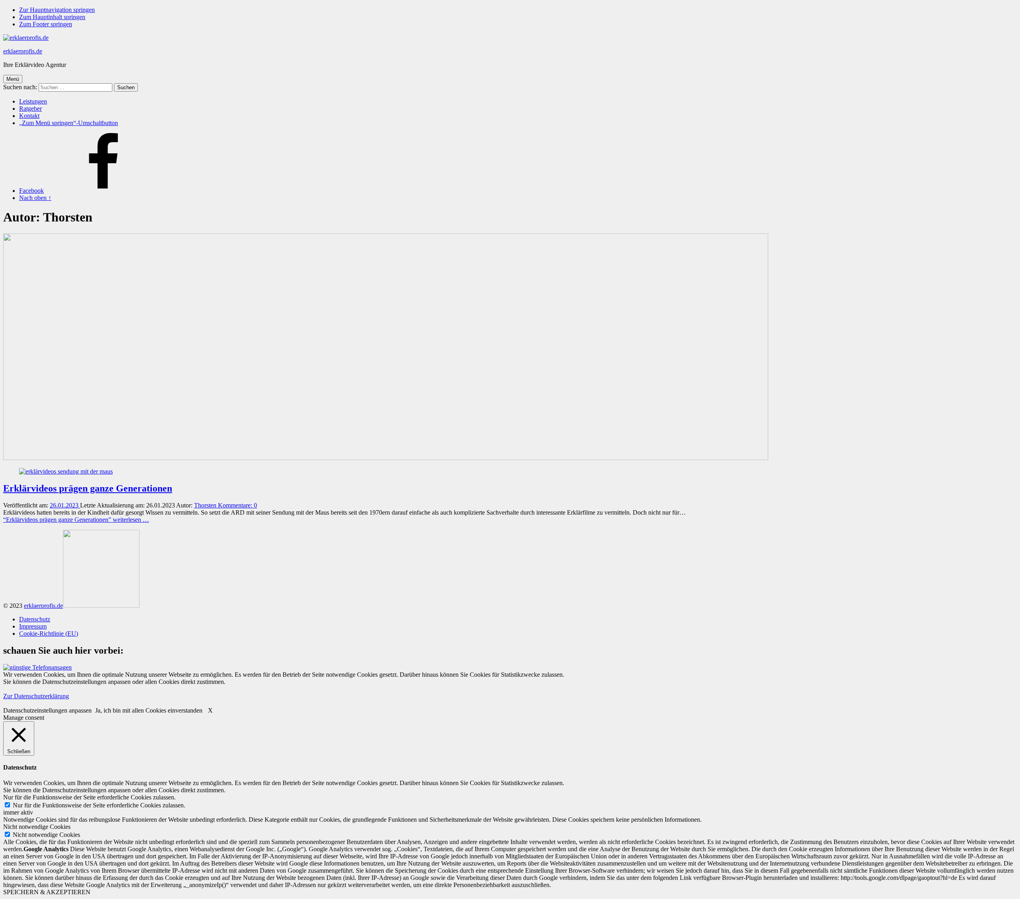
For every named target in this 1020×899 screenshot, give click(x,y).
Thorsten (206, 505)
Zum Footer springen (45, 24)
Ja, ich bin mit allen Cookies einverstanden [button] (148, 710)
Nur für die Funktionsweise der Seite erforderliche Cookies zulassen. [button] (89, 797)
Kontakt (29, 115)
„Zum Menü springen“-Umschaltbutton (68, 122)
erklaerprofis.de (22, 51)
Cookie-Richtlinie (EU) (48, 633)
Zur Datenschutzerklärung (36, 696)
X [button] (210, 710)
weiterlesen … (76, 519)
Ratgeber (30, 108)
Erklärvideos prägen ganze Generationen (87, 488)
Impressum (33, 626)
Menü (12, 79)
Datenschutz (34, 619)
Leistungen (33, 101)
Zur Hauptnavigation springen (57, 9)
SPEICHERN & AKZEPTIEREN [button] (46, 892)
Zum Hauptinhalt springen (52, 17)
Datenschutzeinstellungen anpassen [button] (47, 710)
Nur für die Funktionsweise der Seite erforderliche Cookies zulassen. (99, 805)
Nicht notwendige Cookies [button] (37, 826)
